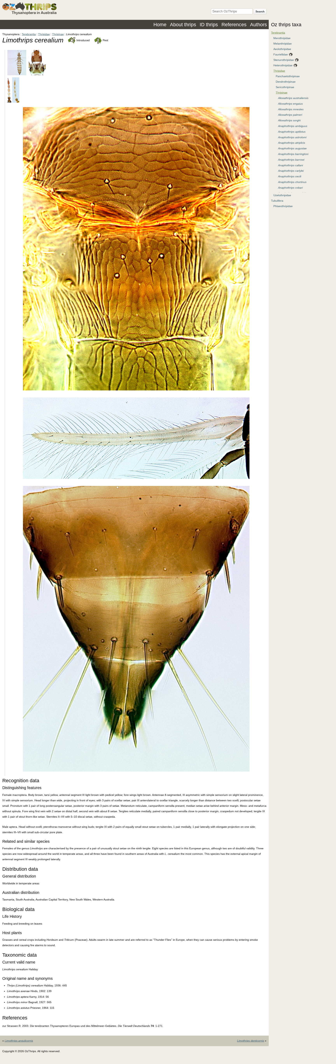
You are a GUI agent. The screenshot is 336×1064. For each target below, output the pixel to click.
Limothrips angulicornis (19, 1040)
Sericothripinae (285, 87)
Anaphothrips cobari (290, 187)
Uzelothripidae (282, 195)
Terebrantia (29, 34)
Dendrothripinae (286, 81)
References (234, 24)
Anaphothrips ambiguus (292, 126)
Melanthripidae (282, 43)
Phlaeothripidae (283, 206)
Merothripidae (281, 38)
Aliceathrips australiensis (293, 98)
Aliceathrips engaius (290, 103)
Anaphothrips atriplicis (291, 142)
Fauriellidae (280, 54)
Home (159, 24)
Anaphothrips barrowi (291, 159)
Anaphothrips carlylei (291, 170)
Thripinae (58, 34)
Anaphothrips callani (290, 165)
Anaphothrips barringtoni (293, 154)
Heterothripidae (282, 65)
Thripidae (44, 34)
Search (260, 11)
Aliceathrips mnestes (291, 109)
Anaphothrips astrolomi (292, 137)
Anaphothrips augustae (292, 148)
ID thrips (209, 24)
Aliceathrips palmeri (290, 114)
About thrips (183, 24)
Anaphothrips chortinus (292, 182)
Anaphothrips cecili (289, 176)
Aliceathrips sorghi (289, 120)
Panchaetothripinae (288, 76)
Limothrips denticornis (250, 1040)
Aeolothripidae (282, 49)
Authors (258, 24)
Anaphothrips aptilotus (291, 131)
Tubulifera (277, 200)
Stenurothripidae (283, 59)
